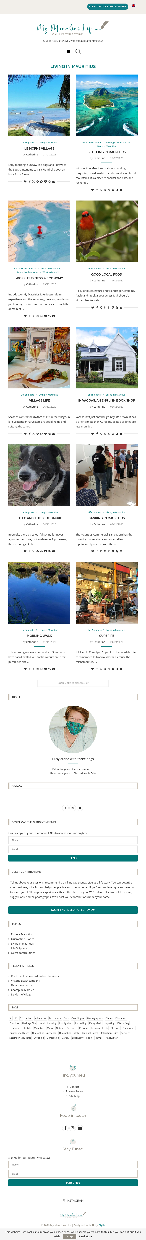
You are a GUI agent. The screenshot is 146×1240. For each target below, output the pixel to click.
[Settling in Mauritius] (107, 105)
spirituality (78, 1037)
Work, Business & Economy (39, 278)
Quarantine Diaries (22, 939)
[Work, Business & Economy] (39, 231)
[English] (133, 5)
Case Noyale (77, 1018)
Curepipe (106, 636)
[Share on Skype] (49, 181)
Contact (74, 1086)
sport (89, 1037)
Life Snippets (19, 948)
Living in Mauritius (22, 943)
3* (10, 1018)
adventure (40, 1018)
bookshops (55, 1018)
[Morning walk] (39, 593)
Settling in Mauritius (107, 152)
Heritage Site (29, 1023)
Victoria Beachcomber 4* (26, 980)
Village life (39, 400)
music (50, 1028)
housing (51, 1023)
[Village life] (39, 357)
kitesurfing (123, 1023)
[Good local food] (107, 231)
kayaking (109, 1023)
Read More (85, 1236)
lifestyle (26, 1028)
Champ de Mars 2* (22, 990)
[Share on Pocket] (45, 181)
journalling (80, 1023)
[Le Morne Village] (39, 105)
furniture (14, 1023)
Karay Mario (95, 1023)
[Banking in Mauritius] (107, 475)
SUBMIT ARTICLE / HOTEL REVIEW (73, 910)
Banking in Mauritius (106, 518)
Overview (71, 1028)
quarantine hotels (69, 1033)
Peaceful (83, 1028)
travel (98, 1037)
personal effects (99, 1028)
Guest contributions (23, 952)
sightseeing (53, 1037)
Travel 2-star (111, 1037)
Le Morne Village (39, 148)
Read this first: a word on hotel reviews (35, 976)
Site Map (74, 1096)
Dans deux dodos (21, 985)
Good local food (106, 274)
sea (116, 1033)
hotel (42, 1023)
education (120, 1018)
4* (16, 1018)
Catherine (32, 154)
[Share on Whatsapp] (41, 181)
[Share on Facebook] (29, 181)
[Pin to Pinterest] (37, 181)
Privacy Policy (74, 1091)
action (28, 1018)
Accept (70, 1236)
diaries (109, 1018)
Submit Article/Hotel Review (108, 6)
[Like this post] (25, 181)
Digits (101, 1225)
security (125, 1033)
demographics (95, 1018)
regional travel (90, 1033)
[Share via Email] (53, 181)
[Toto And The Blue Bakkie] (39, 475)
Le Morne (14, 1028)
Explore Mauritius (22, 934)
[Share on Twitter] (33, 181)
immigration (65, 1023)
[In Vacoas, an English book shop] (107, 357)
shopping (39, 1037)
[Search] (77, 51)
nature (60, 1028)
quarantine (129, 1028)
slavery (65, 1037)
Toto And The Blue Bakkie (39, 518)
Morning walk (39, 636)
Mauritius (39, 1028)
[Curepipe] (107, 593)
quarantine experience (44, 1033)
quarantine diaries (19, 1033)
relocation (106, 1033)
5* (21, 1018)
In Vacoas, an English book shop (106, 400)
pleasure (115, 1028)
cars (66, 1018)
